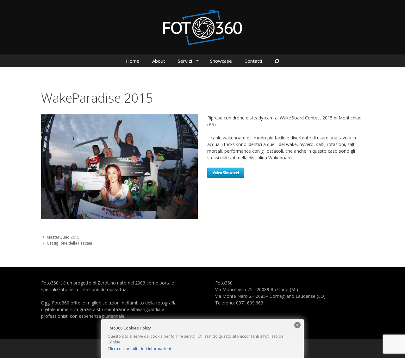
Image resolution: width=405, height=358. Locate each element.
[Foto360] (202, 27)
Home (133, 61)
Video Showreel (226, 172)
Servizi (185, 61)
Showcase (221, 61)
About (158, 61)
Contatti (253, 61)
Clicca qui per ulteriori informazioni (139, 348)
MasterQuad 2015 (63, 237)
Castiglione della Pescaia (69, 243)
